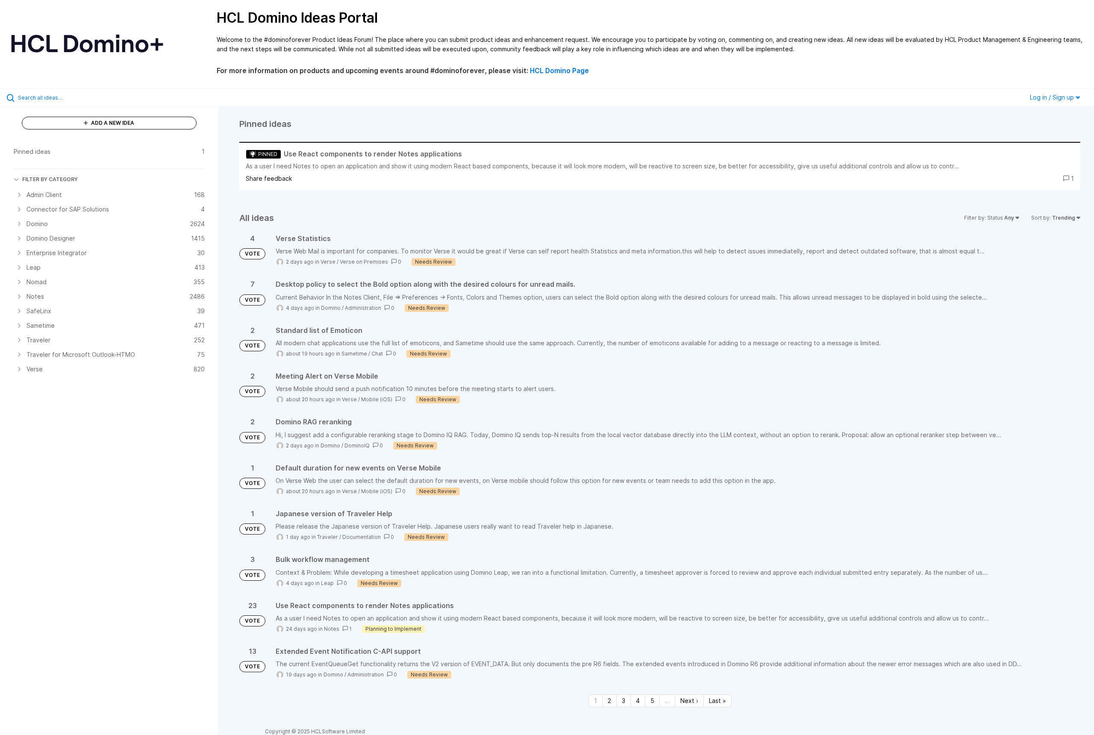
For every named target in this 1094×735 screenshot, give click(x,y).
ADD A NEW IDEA (112, 123)
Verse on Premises (364, 262)
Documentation (361, 537)
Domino (331, 308)
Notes (331, 629)
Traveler (327, 537)
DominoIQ (357, 445)
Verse (328, 262)
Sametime (354, 353)
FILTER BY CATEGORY (50, 179)
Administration (363, 308)
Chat (377, 353)
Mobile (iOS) (376, 399)
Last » (717, 700)
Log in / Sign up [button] (1053, 97)
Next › (689, 700)
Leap (327, 583)
